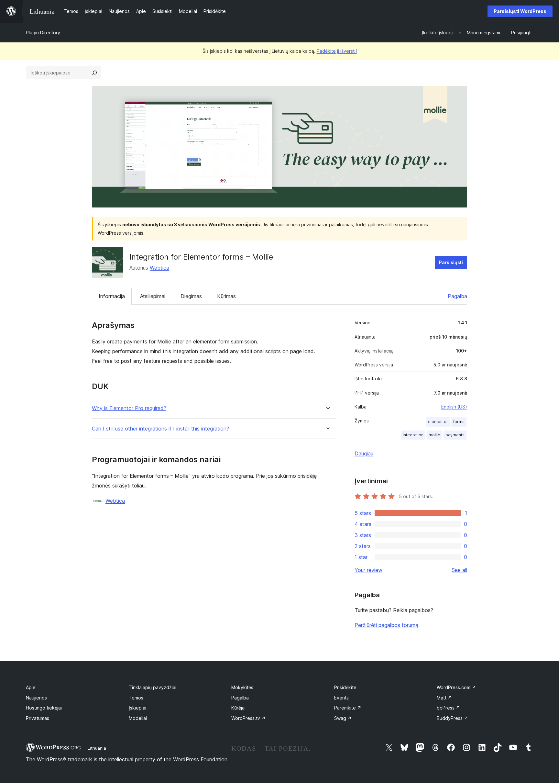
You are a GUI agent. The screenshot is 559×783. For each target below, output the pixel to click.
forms (459, 421)
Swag (343, 718)
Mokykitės (242, 687)
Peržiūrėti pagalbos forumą (386, 625)
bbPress (448, 707)
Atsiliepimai (152, 296)
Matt (444, 697)
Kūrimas (226, 296)
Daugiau (364, 453)
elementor (438, 421)
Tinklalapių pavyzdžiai (152, 687)
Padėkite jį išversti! (337, 51)
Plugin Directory (43, 32)
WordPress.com (456, 687)
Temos (136, 697)
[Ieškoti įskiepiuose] (94, 72)
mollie (434, 434)
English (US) (454, 406)
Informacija (112, 296)
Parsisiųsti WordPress (520, 11)
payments (455, 434)
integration (413, 434)
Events (341, 697)
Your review (368, 570)
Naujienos (36, 697)
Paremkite (347, 707)
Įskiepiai (137, 707)
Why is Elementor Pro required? (129, 408)
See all (459, 570)
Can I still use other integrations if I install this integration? (160, 429)
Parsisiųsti (451, 262)
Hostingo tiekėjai (44, 707)
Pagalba (457, 296)
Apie (31, 687)
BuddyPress (452, 718)
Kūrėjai (238, 707)
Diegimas (191, 296)
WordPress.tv (248, 718)
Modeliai (138, 718)
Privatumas (37, 718)
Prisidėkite (345, 687)
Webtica (159, 267)
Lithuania (97, 748)
